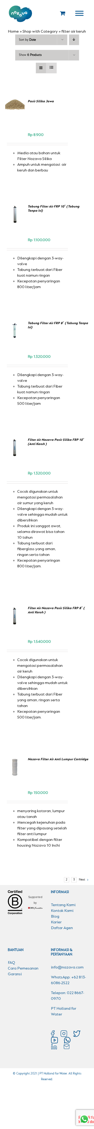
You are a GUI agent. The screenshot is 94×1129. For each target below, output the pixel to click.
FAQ (11, 963)
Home (13, 31)
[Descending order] (74, 39)
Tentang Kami (63, 905)
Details (16, 223)
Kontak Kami (62, 911)
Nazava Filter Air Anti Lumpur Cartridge (58, 759)
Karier (56, 922)
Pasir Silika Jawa (41, 101)
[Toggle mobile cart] (62, 13)
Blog (55, 916)
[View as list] (51, 68)
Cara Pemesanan (23, 968)
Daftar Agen (62, 928)
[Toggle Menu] (79, 13)
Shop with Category (40, 31)
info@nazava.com (67, 967)
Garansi (15, 974)
